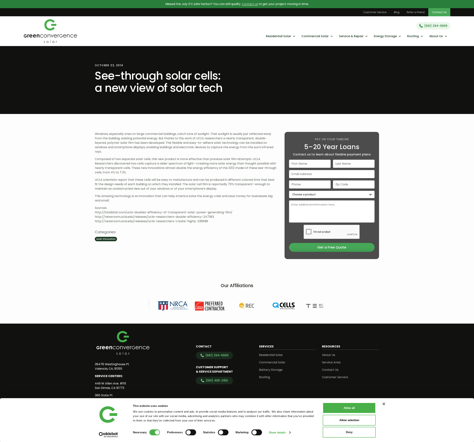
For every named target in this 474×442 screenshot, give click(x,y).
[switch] (191, 432)
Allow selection (349, 420)
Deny (349, 432)
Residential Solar (271, 355)
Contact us (250, 4)
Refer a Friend (416, 12)
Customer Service (375, 12)
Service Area (331, 362)
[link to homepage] (50, 31)
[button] (280, 36)
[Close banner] (384, 404)
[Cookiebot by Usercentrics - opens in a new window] (108, 435)
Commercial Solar (272, 362)
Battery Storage (271, 370)
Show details (277, 432)
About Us (328, 355)
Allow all (349, 407)
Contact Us (439, 12)
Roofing (264, 377)
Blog (396, 12)
